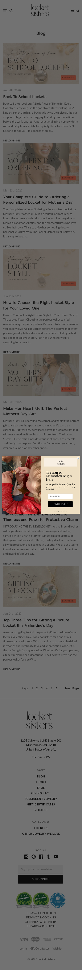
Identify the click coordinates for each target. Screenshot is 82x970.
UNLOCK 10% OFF (60, 504)
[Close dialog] (78, 458)
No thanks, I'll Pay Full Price (60, 511)
